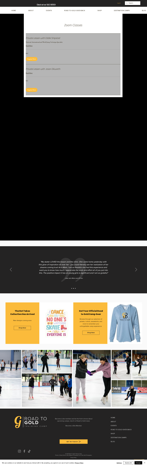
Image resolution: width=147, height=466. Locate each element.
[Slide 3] (75, 288)
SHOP (113, 433)
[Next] (136, 270)
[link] (73, 38)
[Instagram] (19, 451)
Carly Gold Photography (86, 455)
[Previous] (11, 270)
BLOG (113, 441)
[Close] (144, 462)
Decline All (128, 463)
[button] (117, 10)
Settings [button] (119, 463)
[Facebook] (24, 451)
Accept (138, 463)
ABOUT (113, 421)
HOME (113, 417)
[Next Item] (143, 378)
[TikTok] (29, 451)
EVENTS (113, 425)
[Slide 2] (73, 288)
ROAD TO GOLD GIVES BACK (121, 429)
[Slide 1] (71, 288)
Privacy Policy (79, 463)
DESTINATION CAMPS (118, 437)
